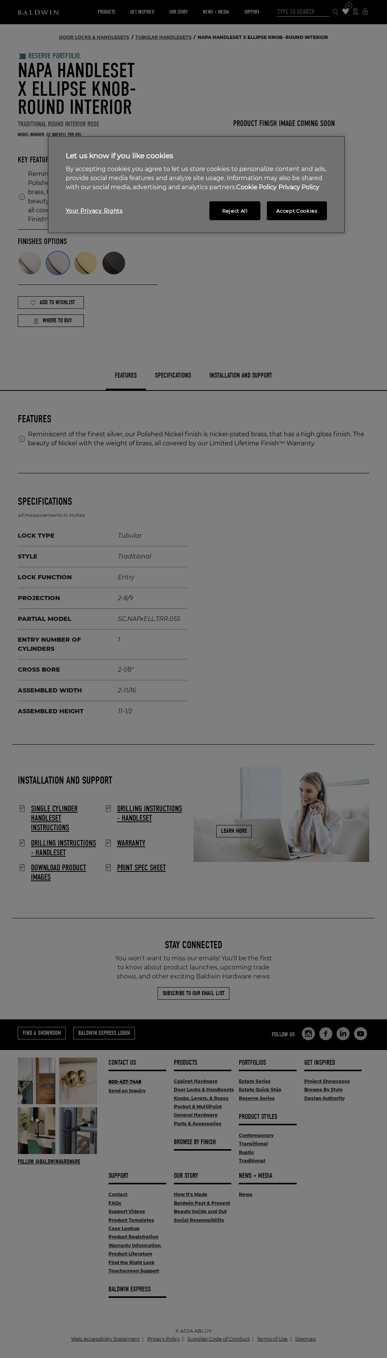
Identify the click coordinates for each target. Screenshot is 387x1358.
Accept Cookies (296, 211)
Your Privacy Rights (94, 210)
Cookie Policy (256, 187)
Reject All (235, 211)
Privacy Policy (299, 187)
